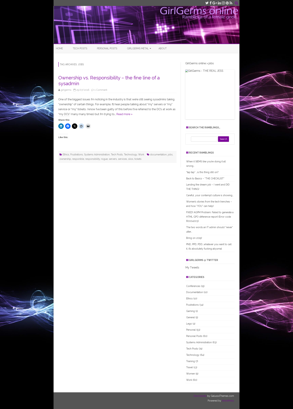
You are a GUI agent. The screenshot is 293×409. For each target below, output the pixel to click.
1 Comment (100, 90)
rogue (104, 159)
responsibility (92, 159)
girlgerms (66, 90)
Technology (130, 154)
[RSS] (231, 3)
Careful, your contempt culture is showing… (209, 195)
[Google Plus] (214, 3)
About (163, 48)
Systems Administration (97, 154)
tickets (137, 159)
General (190, 317)
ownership (65, 159)
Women (190, 373)
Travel (189, 367)
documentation (158, 154)
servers (113, 159)
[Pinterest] (227, 3)
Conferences (193, 286)
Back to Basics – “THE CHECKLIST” (205, 178)
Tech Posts (80, 48)
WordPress (227, 400)
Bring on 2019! (194, 238)
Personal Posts (107, 48)
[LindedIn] (219, 3)
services (122, 159)
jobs (170, 154)
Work (141, 154)
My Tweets (192, 267)
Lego (189, 323)
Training (190, 361)
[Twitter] (207, 3)
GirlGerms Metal (138, 48)
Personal (191, 329)
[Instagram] (223, 3)
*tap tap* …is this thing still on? (202, 172)
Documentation (194, 292)
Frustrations (76, 154)
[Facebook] (211, 3)
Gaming (190, 311)
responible (78, 159)
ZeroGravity (200, 396)
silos (130, 159)
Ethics (66, 154)
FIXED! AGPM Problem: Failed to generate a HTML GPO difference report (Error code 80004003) (209, 217)
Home (59, 48)
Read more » (124, 114)
